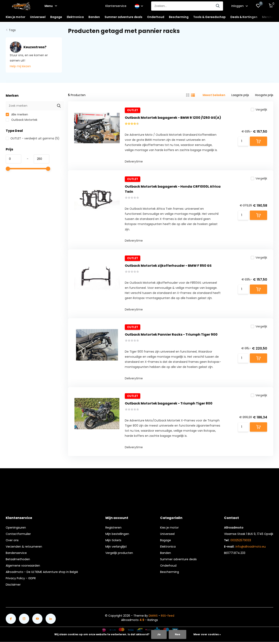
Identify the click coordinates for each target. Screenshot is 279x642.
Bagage (165, 540)
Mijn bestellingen (117, 534)
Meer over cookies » (207, 634)
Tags (12, 30)
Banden (165, 553)
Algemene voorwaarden (23, 566)
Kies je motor (169, 527)
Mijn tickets (113, 540)
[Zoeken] (218, 6)
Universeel (167, 534)
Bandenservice (16, 553)
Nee (177, 634)
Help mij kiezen (20, 66)
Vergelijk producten (119, 553)
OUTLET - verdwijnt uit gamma (34, 138)
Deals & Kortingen (243, 17)
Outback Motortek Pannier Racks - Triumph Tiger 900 (171, 334)
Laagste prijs (240, 95)
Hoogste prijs (264, 95)
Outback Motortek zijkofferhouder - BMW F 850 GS (168, 265)
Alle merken (19, 114)
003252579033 (240, 540)
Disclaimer (13, 585)
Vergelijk (261, 110)
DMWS (153, 616)
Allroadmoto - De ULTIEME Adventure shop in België (42, 572)
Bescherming (169, 572)
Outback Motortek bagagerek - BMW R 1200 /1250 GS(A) (173, 117)
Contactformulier (18, 534)
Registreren (113, 527)
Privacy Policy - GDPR (21, 578)
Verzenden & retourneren (24, 547)
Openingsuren (16, 527)
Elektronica (168, 547)
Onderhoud (168, 566)
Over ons (12, 540)
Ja (159, 634)
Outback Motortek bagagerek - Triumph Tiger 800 (168, 403)
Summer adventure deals (123, 17)
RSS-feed (167, 616)
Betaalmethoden (18, 559)
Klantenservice (115, 6)
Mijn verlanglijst (116, 547)
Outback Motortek (23, 120)
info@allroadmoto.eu (250, 547)
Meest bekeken (214, 95)
